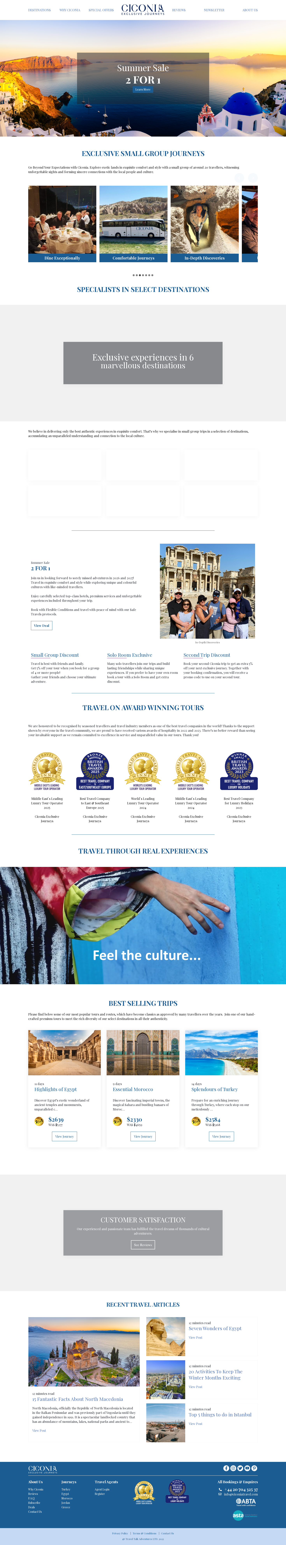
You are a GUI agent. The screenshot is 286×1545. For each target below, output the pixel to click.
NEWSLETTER (214, 10)
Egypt (65, 1494)
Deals (31, 1507)
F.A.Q (31, 1498)
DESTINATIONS (39, 10)
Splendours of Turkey (214, 1089)
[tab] (134, 275)
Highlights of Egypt (55, 1089)
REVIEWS (179, 10)
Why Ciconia (35, 1489)
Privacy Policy (120, 1533)
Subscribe (34, 1503)
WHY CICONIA (70, 10)
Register (100, 1494)
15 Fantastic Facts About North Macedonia (77, 1399)
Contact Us (35, 1512)
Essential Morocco (133, 1089)
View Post (39, 1430)
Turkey (65, 1489)
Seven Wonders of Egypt (215, 1328)
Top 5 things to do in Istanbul (220, 1414)
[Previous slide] (239, 178)
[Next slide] (253, 178)
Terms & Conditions (144, 1533)
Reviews (33, 1494)
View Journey (64, 1136)
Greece (65, 1507)
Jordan (65, 1503)
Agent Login (102, 1489)
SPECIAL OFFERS (101, 10)
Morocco (67, 1498)
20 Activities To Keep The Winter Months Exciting (216, 1374)
